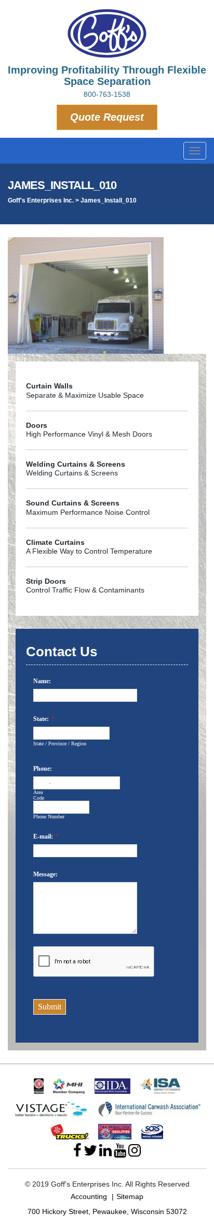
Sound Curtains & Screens (72, 503)
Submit (49, 1006)
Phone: (42, 768)
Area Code (38, 795)
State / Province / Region (59, 743)
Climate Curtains (55, 542)
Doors (36, 425)
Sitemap (129, 1196)
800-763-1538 (107, 94)
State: (41, 719)
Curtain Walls (49, 386)
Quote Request (107, 117)
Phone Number (48, 816)
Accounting (89, 1196)
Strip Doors (46, 581)
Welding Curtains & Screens (75, 464)
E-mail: (43, 836)
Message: (45, 874)
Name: (42, 681)
